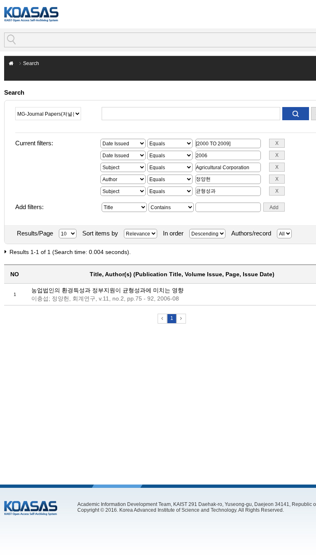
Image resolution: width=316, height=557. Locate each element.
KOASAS (31, 14)
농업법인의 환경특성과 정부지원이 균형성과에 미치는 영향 (107, 290)
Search (31, 63)
